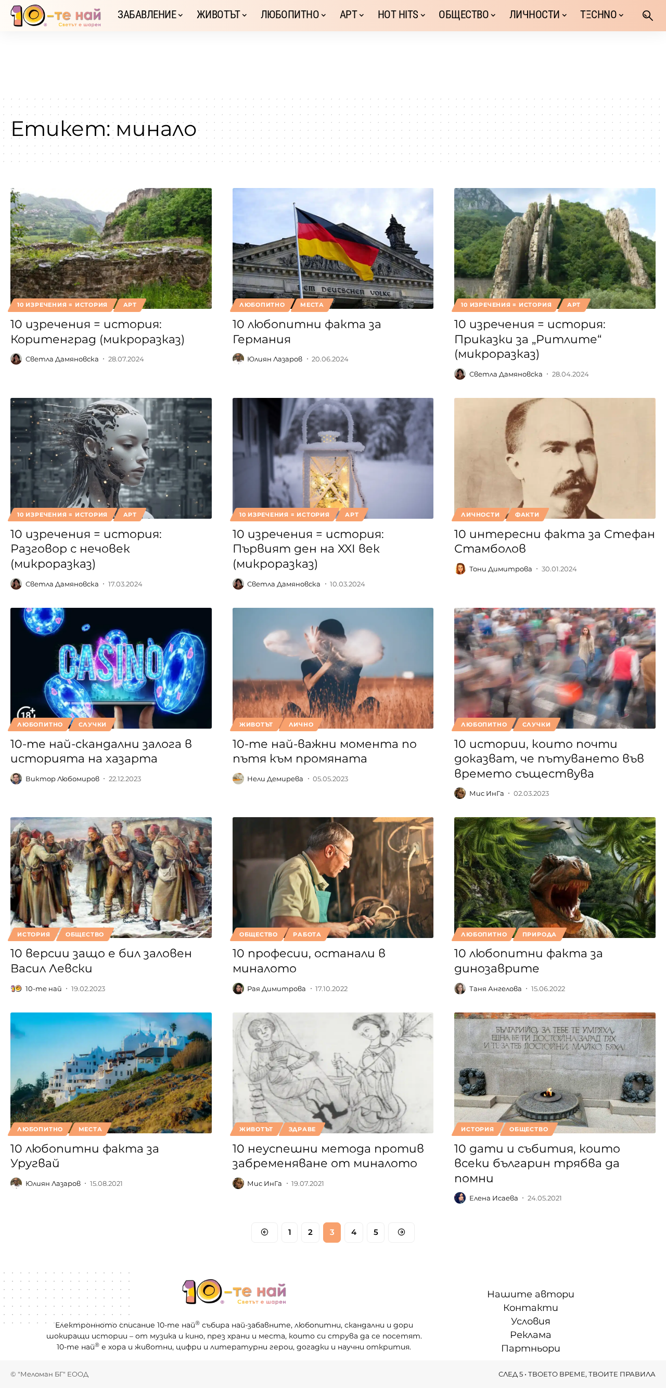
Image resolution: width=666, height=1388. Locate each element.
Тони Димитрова (500, 569)
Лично (301, 724)
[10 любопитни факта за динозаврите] (555, 877)
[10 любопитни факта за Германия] (333, 248)
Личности (480, 514)
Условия (530, 1321)
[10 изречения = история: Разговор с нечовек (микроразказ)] (111, 458)
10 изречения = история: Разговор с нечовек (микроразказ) (86, 549)
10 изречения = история (62, 304)
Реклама (531, 1335)
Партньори (530, 1348)
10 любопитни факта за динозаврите (528, 961)
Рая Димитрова (276, 988)
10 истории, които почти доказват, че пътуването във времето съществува (549, 759)
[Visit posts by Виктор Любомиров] (16, 778)
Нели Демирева (275, 778)
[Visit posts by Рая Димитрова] (238, 988)
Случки (93, 724)
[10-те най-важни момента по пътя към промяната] (333, 668)
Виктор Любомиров (62, 778)
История (33, 934)
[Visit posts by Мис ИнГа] (460, 793)
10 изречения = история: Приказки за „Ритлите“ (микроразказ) (530, 339)
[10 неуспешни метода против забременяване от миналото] (333, 1072)
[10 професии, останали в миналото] (333, 877)
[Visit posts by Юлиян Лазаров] (238, 359)
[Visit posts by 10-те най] (16, 988)
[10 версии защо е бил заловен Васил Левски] (111, 877)
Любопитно (262, 304)
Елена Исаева (493, 1198)
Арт (130, 304)
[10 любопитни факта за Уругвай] (111, 1072)
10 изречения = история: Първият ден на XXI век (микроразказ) (308, 549)
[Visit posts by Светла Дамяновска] (16, 359)
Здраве (302, 1129)
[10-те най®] (55, 15)
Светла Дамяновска (62, 359)
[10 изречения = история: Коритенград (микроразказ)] (111, 248)
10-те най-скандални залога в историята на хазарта (101, 751)
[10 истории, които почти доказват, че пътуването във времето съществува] (555, 668)
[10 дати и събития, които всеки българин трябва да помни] (555, 1072)
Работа (307, 934)
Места (312, 304)
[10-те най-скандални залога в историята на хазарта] (111, 668)
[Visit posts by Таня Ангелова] (460, 988)
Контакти (530, 1308)
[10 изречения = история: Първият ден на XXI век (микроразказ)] (333, 458)
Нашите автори (530, 1294)
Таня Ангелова (495, 988)
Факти (527, 514)
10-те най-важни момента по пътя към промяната (325, 751)
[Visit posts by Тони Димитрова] (460, 568)
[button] (648, 15)
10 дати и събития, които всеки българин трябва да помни (537, 1163)
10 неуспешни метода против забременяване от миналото (328, 1156)
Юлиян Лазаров (274, 359)
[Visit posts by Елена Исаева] (460, 1198)
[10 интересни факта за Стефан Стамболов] (555, 458)
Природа (539, 934)
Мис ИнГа (486, 793)
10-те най (43, 988)
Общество (85, 934)
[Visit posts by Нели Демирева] (238, 778)
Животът (256, 724)
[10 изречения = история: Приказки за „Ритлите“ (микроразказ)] (555, 248)
